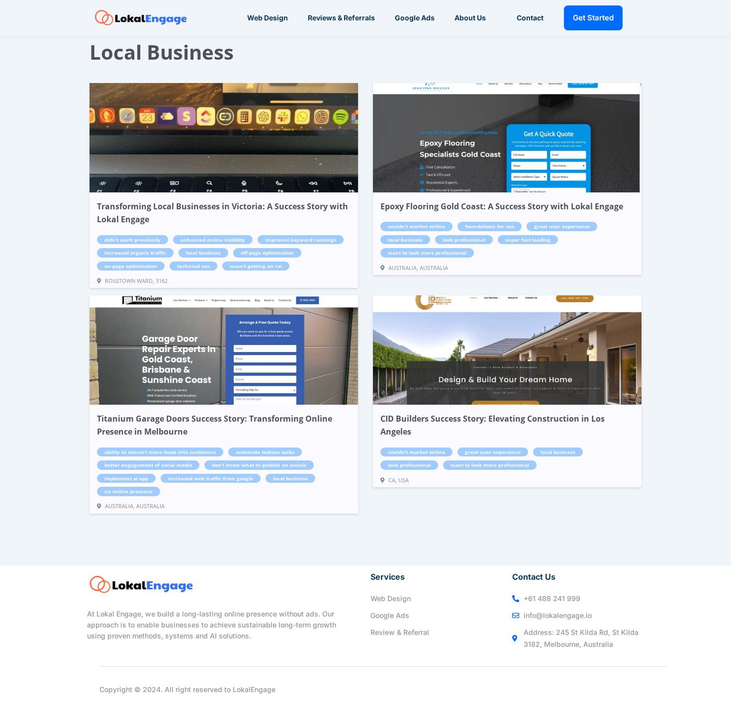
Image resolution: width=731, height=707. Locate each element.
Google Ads (415, 17)
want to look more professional (427, 252)
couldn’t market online (416, 226)
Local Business (203, 252)
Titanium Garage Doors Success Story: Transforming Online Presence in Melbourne (214, 425)
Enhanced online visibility (213, 239)
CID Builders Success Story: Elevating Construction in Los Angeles (492, 425)
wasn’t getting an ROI (256, 266)
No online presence (128, 491)
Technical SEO (193, 266)
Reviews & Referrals (341, 17)
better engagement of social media (148, 464)
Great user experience (562, 226)
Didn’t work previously (132, 239)
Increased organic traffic (135, 252)
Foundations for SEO (489, 226)
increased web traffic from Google (210, 478)
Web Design (267, 17)
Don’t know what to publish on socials (259, 464)
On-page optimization (130, 266)
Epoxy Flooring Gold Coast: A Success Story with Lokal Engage (501, 206)
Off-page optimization (267, 252)
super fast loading (527, 239)
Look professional (464, 239)
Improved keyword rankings (300, 239)
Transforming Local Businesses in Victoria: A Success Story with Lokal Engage (222, 213)
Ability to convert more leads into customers (160, 451)
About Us (470, 17)
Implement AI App (126, 478)
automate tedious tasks (265, 451)
